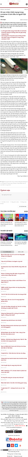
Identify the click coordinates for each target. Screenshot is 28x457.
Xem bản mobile (14, 429)
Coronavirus (20, 408)
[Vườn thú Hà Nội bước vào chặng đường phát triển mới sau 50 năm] (6, 220)
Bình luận (20, 251)
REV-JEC (19, 1)
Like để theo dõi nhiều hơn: (14, 435)
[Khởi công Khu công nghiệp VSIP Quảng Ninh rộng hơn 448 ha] (21, 239)
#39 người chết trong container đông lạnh (13, 181)
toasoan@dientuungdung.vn (15, 427)
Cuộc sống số (7, 9)
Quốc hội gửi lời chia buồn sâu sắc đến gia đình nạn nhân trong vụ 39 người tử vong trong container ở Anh (13, 37)
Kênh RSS (10, 456)
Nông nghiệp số (14, 407)
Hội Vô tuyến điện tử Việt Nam (16, 402)
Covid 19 (15, 408)
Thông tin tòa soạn (18, 456)
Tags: (2, 181)
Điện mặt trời (7, 403)
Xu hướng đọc (7, 251)
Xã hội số (2, 9)
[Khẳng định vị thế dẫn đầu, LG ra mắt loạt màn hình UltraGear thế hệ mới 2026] (6, 239)
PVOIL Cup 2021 (15, 410)
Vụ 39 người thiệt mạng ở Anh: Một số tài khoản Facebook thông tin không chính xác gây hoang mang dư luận (13, 32)
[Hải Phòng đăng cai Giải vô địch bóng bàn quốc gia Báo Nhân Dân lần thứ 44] (21, 220)
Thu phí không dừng (16, 405)
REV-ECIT (13, 1)
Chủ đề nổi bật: (6, 402)
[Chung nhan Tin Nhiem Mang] (14, 453)
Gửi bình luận (23, 206)
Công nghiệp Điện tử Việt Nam (17, 403)
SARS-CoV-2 (10, 408)
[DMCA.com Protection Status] (4, 449)
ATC (8, 1)
